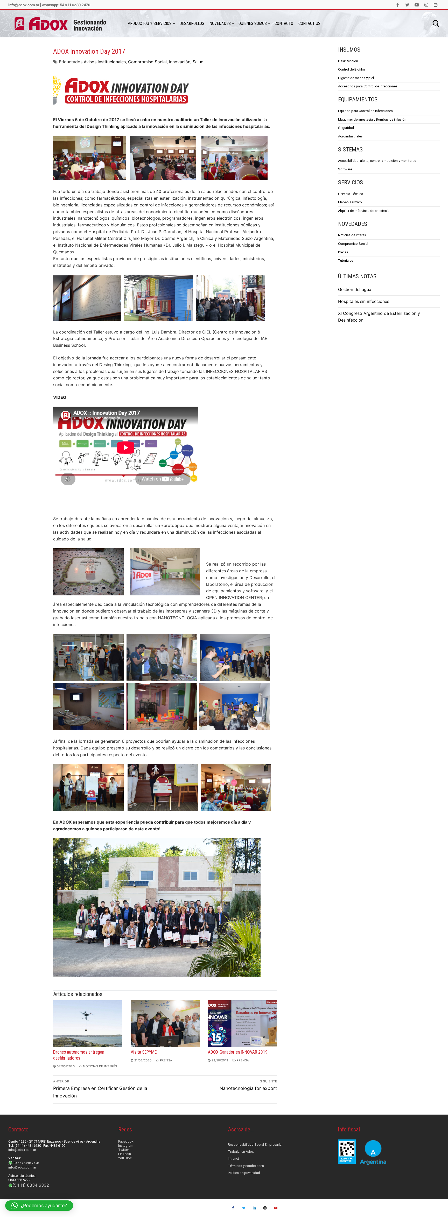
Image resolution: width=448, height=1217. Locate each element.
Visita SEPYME (144, 1052)
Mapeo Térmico (350, 202)
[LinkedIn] (436, 5)
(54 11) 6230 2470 (25, 1163)
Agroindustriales (350, 136)
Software (345, 169)
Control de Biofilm (351, 69)
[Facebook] (398, 5)
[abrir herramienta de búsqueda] (436, 23)
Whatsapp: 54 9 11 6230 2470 (66, 5)
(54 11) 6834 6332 (30, 1185)
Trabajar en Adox (241, 1151)
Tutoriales (345, 260)
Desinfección (348, 61)
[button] (39, 1205)
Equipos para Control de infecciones (365, 111)
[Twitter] (407, 5)
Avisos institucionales (105, 61)
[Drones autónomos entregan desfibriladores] (87, 1023)
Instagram (125, 1146)
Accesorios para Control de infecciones (367, 86)
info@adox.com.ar (23, 5)
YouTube (125, 1158)
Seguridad (346, 128)
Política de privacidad (244, 1173)
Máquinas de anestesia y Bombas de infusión (372, 119)
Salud (198, 61)
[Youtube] (417, 5)
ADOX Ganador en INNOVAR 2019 (238, 1052)
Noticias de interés (99, 1066)
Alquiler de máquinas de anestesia (363, 211)
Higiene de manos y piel (356, 78)
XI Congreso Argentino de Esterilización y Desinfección (379, 317)
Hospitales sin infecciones (363, 301)
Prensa (165, 1060)
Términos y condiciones (246, 1166)
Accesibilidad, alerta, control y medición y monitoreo (377, 161)
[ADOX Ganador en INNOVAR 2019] (242, 1023)
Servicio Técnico (350, 194)
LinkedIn (124, 1154)
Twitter (123, 1150)
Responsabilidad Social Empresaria (255, 1144)
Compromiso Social (147, 61)
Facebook (126, 1141)
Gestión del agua (354, 289)
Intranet (233, 1158)
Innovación (179, 61)
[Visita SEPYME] (165, 1023)
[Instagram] (426, 5)
